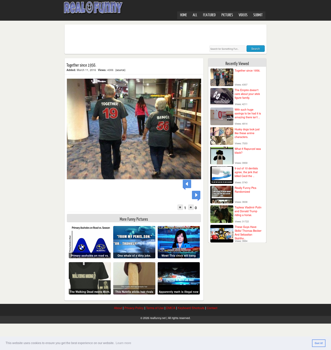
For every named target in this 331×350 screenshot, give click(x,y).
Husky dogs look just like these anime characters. (247, 133)
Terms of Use (155, 308)
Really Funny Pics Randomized (245, 189)
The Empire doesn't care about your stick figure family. (247, 94)
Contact (212, 308)
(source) (120, 70)
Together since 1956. (247, 70)
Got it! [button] (319, 343)
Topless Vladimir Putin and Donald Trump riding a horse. (248, 211)
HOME (183, 14)
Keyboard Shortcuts (191, 308)
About (118, 308)
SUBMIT (258, 14)
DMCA (170, 308)
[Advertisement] (136, 35)
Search (255, 49)
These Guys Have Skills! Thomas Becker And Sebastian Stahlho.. (248, 232)
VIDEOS (243, 14)
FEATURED (209, 14)
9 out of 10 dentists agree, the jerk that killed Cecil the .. (246, 172)
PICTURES (227, 14)
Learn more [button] (123, 343)
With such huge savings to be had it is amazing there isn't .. (248, 113)
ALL (195, 14)
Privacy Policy (134, 308)
